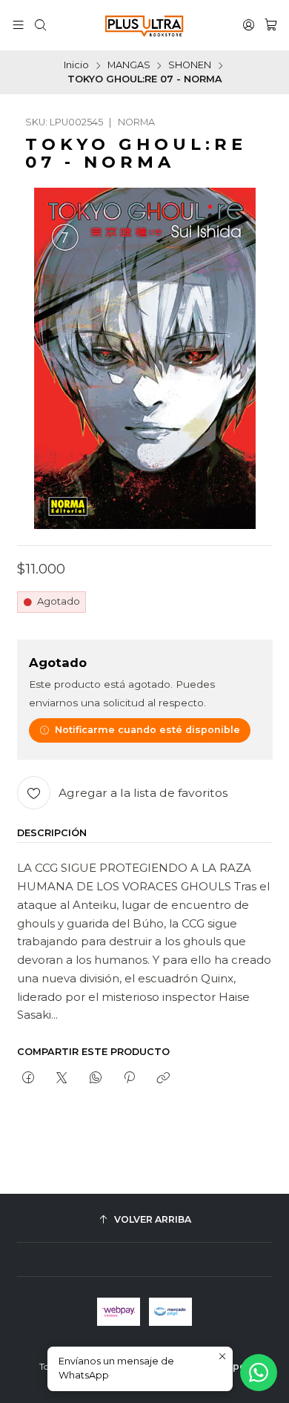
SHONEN (189, 65)
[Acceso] (249, 25)
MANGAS (128, 65)
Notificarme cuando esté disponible (147, 729)
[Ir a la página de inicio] (144, 25)
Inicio (76, 65)
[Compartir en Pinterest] (129, 1078)
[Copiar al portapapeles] (163, 1078)
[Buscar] (40, 25)
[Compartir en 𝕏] (61, 1078)
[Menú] (18, 25)
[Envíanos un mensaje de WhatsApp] (258, 1372)
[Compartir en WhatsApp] (95, 1078)
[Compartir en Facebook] (28, 1078)
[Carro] (271, 25)
